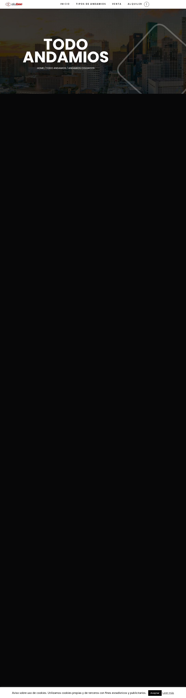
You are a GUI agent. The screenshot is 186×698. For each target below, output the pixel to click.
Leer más (168, 693)
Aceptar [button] (154, 693)
